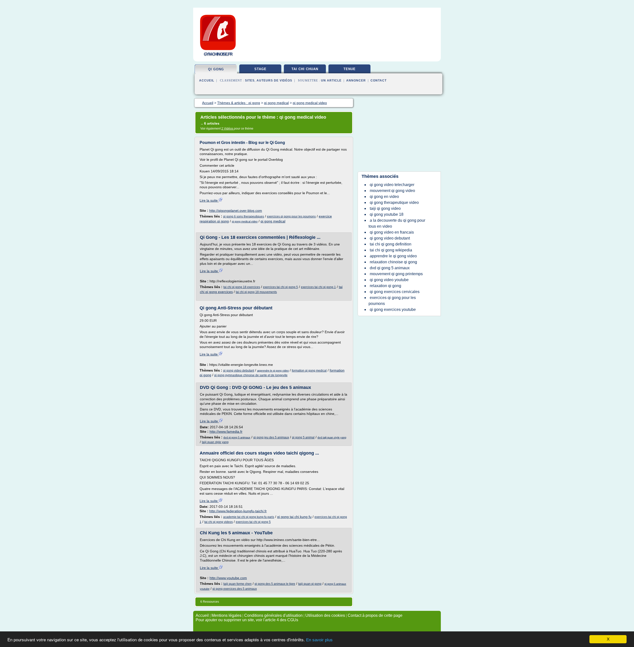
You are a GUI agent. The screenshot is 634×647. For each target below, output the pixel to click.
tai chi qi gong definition (390, 244)
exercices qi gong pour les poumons (291, 216)
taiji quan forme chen (237, 584)
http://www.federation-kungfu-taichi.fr (238, 511)
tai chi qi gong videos (218, 522)
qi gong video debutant (238, 370)
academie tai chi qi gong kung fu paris (248, 517)
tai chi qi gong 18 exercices (241, 287)
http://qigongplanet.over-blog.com (235, 211)
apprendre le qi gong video (273, 370)
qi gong (216, 69)
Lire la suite (209, 200)
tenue (349, 69)
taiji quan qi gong (309, 584)
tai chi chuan (304, 69)
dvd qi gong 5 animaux (236, 437)
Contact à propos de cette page (375, 615)
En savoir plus (319, 640)
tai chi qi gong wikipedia (391, 250)
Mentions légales (226, 615)
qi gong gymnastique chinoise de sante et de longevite (251, 375)
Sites (250, 80)
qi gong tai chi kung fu (294, 517)
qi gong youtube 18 (386, 214)
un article (331, 80)
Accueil (206, 80)
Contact (378, 80)
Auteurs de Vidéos (274, 80)
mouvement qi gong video (392, 191)
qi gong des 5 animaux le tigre (275, 584)
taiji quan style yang (215, 442)
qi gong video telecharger (392, 185)
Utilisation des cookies (325, 615)
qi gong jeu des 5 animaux (271, 437)
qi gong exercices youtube (393, 309)
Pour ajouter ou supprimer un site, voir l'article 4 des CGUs (247, 620)
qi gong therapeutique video (394, 202)
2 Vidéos (227, 128)
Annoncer (356, 80)
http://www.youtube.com (228, 578)
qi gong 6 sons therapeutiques (243, 216)
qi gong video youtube (389, 280)
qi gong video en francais (392, 232)
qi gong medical (273, 221)
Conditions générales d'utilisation (273, 615)
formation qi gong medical (309, 370)
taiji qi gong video (385, 208)
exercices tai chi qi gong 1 (318, 287)
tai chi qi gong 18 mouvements (256, 292)
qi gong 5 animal (303, 437)
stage (260, 69)
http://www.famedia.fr (226, 431)
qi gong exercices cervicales (395, 292)
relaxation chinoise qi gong (393, 262)
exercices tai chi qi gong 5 (280, 287)
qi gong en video (384, 196)
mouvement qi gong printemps (396, 274)
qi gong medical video (245, 221)
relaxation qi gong (385, 286)
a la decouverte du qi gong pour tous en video (397, 223)
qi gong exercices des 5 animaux (234, 589)
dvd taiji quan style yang (331, 437)
